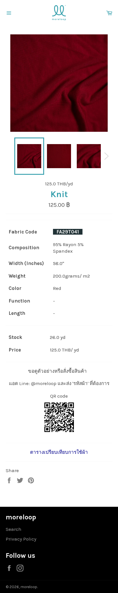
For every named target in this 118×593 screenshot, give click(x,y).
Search (13, 529)
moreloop (29, 587)
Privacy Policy (21, 539)
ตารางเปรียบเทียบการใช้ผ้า (59, 452)
